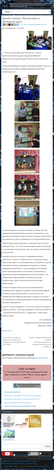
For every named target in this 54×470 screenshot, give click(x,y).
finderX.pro (47, 456)
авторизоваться (42, 358)
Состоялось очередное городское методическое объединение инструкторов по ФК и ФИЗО (14, 340)
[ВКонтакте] (4, 25)
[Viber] (12, 25)
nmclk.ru (27, 377)
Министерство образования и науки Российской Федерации (22, 395)
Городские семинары (34, 24)
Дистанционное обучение (12, 392)
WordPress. (46, 466)
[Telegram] (18, 25)
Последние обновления (21, 461)
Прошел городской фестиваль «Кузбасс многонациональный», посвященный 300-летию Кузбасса (40, 342)
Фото (10, 331)
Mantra (37, 466)
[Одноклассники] (7, 25)
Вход (34, 463)
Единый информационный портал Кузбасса (17, 402)
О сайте (34, 461)
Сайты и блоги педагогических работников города (20, 406)
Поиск (47, 446)
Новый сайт (6, 461)
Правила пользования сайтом (13, 463)
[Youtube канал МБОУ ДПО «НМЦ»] (7, 455)
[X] (9, 25)
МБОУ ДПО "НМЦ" (11, 466)
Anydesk (29, 463)
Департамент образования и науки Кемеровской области (21, 399)
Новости (44, 24)
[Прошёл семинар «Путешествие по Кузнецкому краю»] (27, 87)
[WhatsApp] (15, 25)
